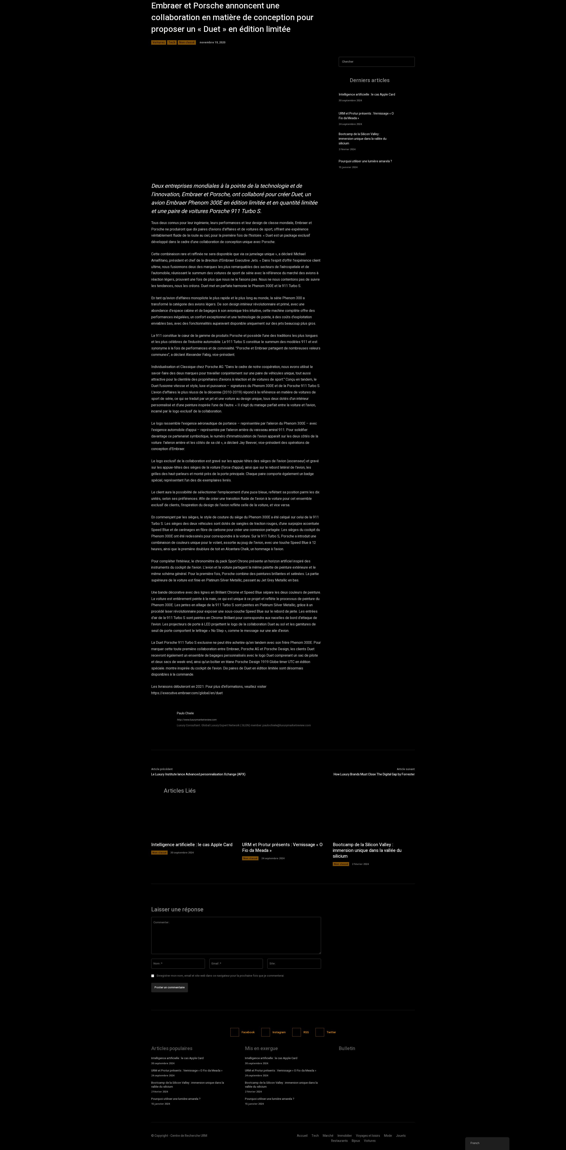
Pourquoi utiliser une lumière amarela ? (365, 161)
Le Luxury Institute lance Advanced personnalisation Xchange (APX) (198, 774)
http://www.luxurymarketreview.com (196, 720)
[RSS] (296, 1032)
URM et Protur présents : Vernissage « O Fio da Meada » (282, 847)
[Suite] (302, 150)
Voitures (159, 42)
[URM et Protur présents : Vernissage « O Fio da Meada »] (407, 118)
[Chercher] (410, 62)
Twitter (331, 1032)
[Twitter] (320, 1032)
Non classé (187, 42)
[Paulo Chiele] (161, 721)
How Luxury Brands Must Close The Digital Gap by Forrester (374, 774)
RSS (306, 1032)
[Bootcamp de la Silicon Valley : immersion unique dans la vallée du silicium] (407, 140)
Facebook (248, 1032)
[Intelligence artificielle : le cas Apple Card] (407, 97)
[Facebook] (234, 1032)
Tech (171, 42)
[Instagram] (265, 1032)
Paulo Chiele (185, 713)
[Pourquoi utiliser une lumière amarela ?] (407, 163)
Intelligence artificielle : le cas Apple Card (367, 94)
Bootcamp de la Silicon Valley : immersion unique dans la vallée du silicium (362, 139)
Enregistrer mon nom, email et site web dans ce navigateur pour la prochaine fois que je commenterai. (220, 976)
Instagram (279, 1032)
